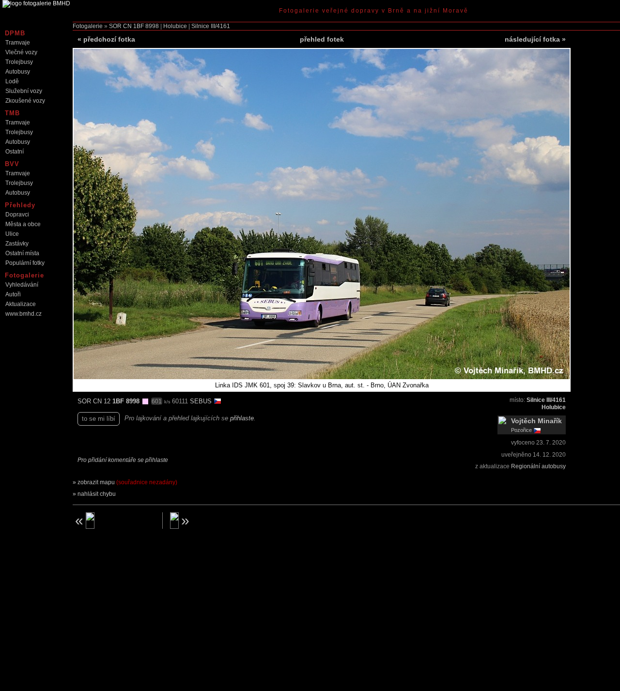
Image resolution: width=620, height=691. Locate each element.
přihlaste (242, 418)
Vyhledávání (21, 284)
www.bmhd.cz (23, 313)
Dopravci (17, 214)
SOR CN (120, 26)
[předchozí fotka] (114, 520)
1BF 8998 (146, 26)
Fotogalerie (88, 26)
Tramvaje (17, 42)
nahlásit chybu (97, 494)
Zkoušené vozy (25, 100)
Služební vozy (23, 91)
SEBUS (202, 401)
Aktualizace (20, 304)
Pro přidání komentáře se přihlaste (123, 460)
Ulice (12, 233)
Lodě (12, 81)
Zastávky (17, 243)
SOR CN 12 (95, 401)
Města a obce (23, 224)
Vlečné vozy (21, 52)
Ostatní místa (22, 253)
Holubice (175, 26)
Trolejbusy (19, 62)
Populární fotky (25, 263)
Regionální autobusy (538, 466)
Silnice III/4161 (210, 26)
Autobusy (17, 71)
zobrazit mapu (127, 482)
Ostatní (14, 151)
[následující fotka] (211, 520)
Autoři (13, 294)
